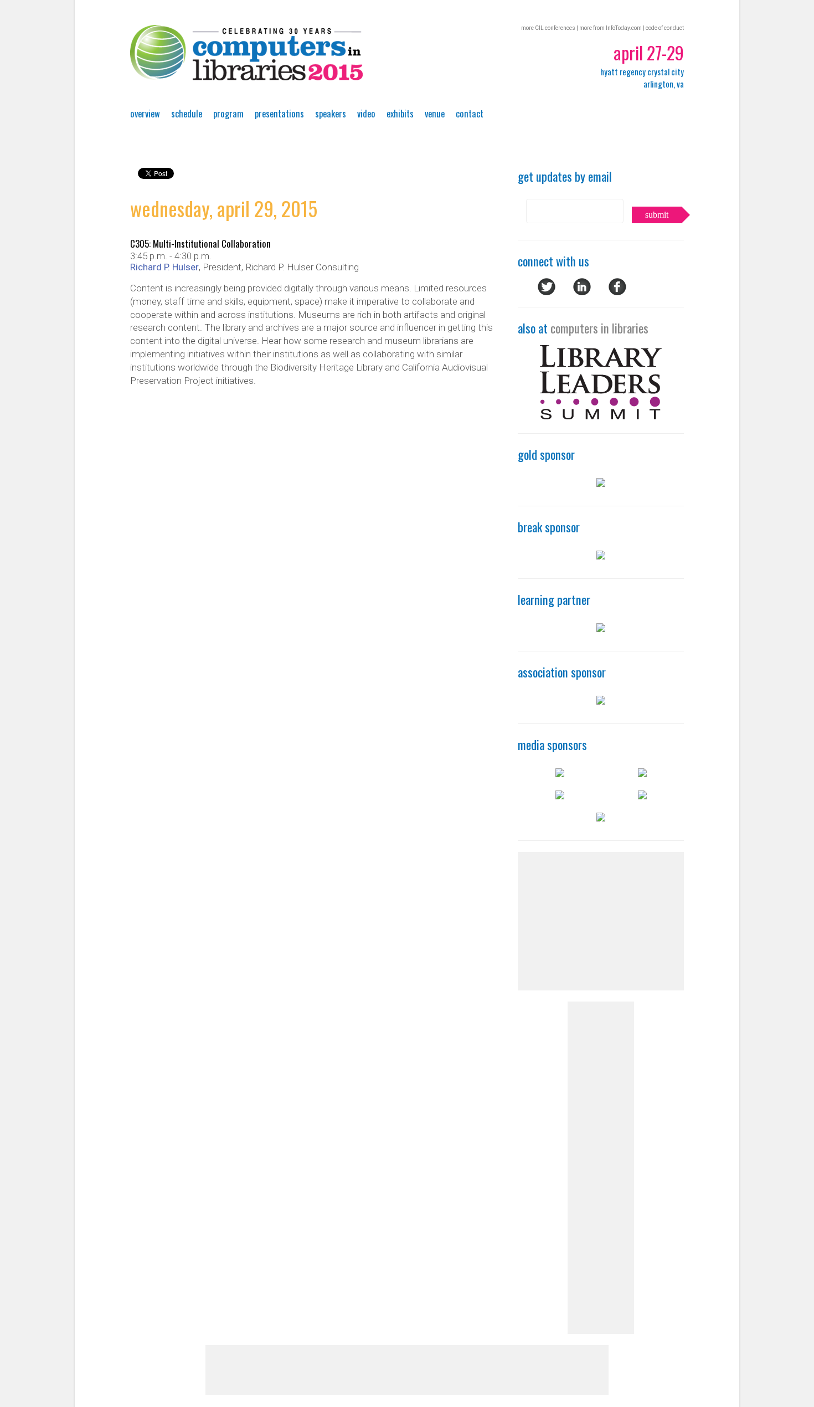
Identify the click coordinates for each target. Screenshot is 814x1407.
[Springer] (600, 555)
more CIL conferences (548, 28)
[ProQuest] (600, 483)
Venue (435, 113)
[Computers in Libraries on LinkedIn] (582, 292)
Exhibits (400, 113)
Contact (469, 113)
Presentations (279, 113)
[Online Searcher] (600, 817)
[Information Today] (559, 795)
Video (366, 113)
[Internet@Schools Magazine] (642, 795)
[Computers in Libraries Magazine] (642, 773)
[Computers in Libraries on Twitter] (546, 292)
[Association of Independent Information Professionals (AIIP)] (600, 700)
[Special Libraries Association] (600, 628)
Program (228, 113)
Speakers (330, 113)
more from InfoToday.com (610, 28)
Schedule (186, 113)
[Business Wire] (559, 773)
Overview (145, 113)
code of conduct (665, 28)
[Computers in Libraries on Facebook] (617, 292)
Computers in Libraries (246, 52)
